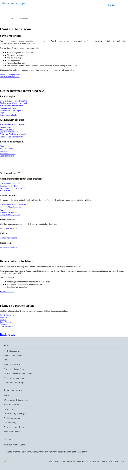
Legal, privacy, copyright (15, 413)
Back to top (7, 334)
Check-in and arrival (8, 108)
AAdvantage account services (12, 204)
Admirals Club (6, 148)
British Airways (6, 315)
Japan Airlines (6, 322)
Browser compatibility (14, 427)
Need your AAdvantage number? (14, 134)
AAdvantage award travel (11, 105)
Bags (2, 113)
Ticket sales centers (8, 247)
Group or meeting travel (9, 214)
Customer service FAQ (9, 186)
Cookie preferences (12, 418)
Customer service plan (14, 378)
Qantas (3, 324)
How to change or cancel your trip (14, 101)
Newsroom (9, 409)
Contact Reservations (8, 238)
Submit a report (6, 291)
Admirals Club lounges (10, 207)
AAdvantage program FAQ (12, 183)
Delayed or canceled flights (11, 110)
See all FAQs (5, 190)
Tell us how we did (8, 228)
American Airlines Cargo (15, 444)
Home (11, 18)
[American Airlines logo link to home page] (13, 5)
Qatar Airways (6, 326)
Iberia (2, 320)
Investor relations (12, 404)
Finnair (3, 317)
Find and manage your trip (10, 74)
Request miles (6, 127)
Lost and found (6, 151)
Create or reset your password (12, 137)
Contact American (12, 351)
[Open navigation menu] (122, 5)
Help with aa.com (7, 153)
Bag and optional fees (14, 369)
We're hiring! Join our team (16, 400)
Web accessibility (12, 431)
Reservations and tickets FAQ (12, 188)
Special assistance (7, 156)
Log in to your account (9, 77)
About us (8, 395)
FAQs (6, 360)
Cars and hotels (6, 146)
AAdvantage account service (12, 124)
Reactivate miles (6, 129)
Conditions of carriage (14, 382)
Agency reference (12, 364)
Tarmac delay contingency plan (18, 373)
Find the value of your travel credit (14, 103)
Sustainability (10, 422)
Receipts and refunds (8, 115)
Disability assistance (8, 212)
